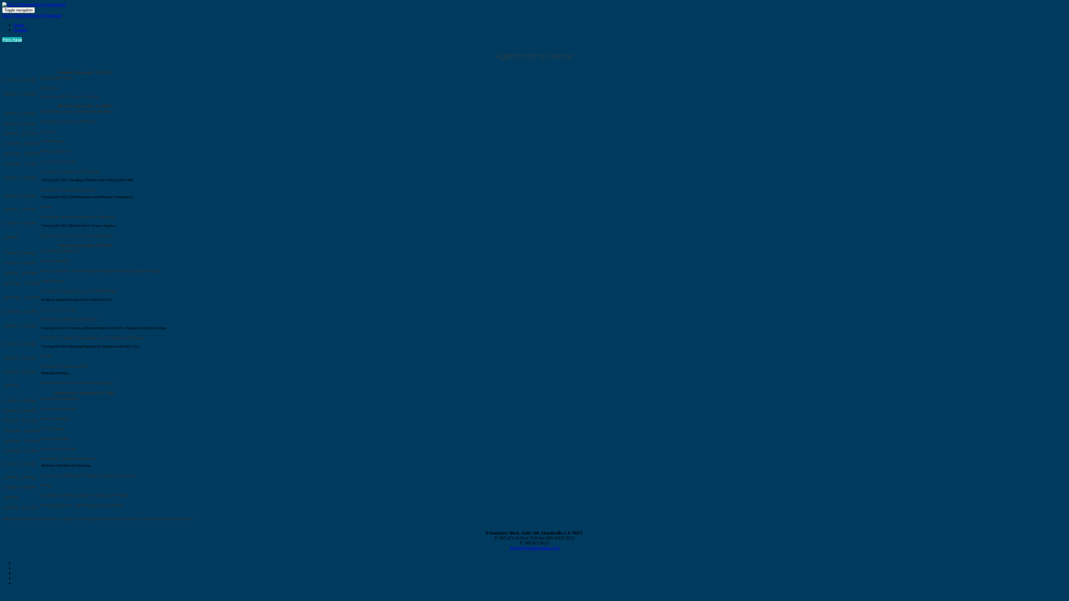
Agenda (20, 30)
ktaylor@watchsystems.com (534, 548)
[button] (12, 39)
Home (18, 25)
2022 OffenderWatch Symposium (31, 15)
